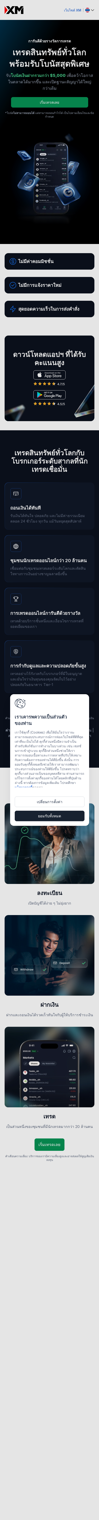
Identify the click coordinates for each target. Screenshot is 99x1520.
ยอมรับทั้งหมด (49, 816)
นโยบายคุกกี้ (23, 787)
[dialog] (49, 760)
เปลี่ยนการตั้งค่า (49, 801)
